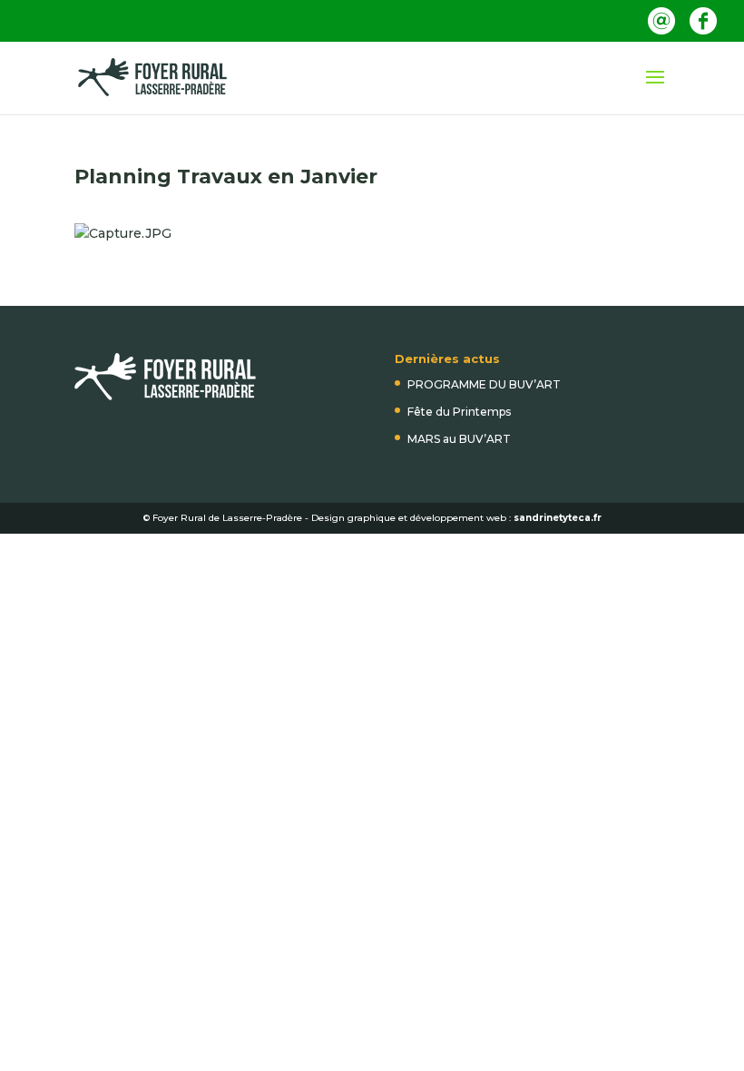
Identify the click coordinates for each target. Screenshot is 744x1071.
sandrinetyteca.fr (558, 518)
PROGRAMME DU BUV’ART (484, 384)
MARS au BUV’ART (459, 439)
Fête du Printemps (459, 411)
